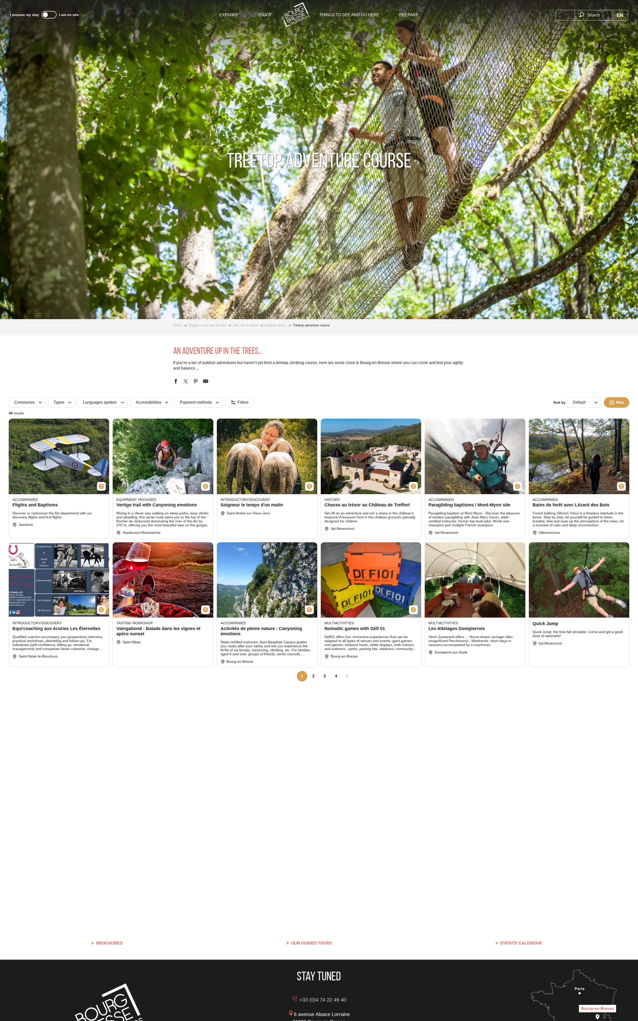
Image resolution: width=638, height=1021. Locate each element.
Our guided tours (311, 943)
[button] (593, 12)
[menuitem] (228, 15)
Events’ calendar (521, 943)
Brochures (109, 943)
